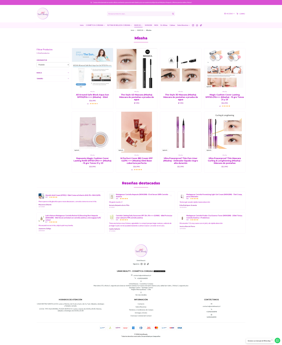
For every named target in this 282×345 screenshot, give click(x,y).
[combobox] (141, 14)
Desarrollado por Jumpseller (150, 336)
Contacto (141, 304)
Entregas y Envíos (141, 313)
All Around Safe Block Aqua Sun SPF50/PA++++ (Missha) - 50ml (92, 96)
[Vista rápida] (109, 69)
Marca (39, 73)
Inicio (132, 30)
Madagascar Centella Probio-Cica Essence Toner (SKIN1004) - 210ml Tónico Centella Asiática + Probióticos (214, 217)
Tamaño (40, 78)
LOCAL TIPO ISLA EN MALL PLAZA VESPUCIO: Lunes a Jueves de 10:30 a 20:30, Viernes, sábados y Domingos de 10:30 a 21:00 (70, 310)
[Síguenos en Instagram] (193, 25)
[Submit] (173, 14)
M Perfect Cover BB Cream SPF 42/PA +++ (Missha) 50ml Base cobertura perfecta (137, 160)
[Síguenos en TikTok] (201, 25)
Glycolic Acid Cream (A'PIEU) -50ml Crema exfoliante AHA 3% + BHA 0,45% (72, 195)
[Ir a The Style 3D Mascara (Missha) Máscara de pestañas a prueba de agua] (180, 68)
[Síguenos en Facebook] (197, 25)
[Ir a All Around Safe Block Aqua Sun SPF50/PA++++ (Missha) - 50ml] (92, 68)
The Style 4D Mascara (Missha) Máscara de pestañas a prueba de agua (136, 97)
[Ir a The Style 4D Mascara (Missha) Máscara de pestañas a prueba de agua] (136, 68)
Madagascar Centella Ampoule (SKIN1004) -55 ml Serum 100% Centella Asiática (142, 195)
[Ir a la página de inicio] (43, 14)
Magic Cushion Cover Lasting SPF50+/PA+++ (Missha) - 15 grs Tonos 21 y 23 (224, 97)
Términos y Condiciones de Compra (141, 310)
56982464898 (211, 317)
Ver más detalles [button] (141, 295)
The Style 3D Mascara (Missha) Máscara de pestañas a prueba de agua (180, 97)
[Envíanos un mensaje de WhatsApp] (277, 340)
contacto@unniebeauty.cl (142, 275)
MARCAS (140, 30)
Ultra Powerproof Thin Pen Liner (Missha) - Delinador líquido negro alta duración (180, 160)
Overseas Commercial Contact (141, 316)
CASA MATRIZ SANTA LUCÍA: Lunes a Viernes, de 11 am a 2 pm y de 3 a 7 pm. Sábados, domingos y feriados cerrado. (70, 305)
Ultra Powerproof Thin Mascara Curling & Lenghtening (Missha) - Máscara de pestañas (225, 160)
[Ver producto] (41, 196)
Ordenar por (42, 60)
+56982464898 (142, 278)
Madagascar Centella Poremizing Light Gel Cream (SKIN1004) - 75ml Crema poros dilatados (214, 195)
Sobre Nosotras (141, 307)
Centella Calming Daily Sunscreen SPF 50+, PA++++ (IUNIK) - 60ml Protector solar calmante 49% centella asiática (144, 217)
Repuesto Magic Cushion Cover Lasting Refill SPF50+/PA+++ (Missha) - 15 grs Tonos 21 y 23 (92, 160)
